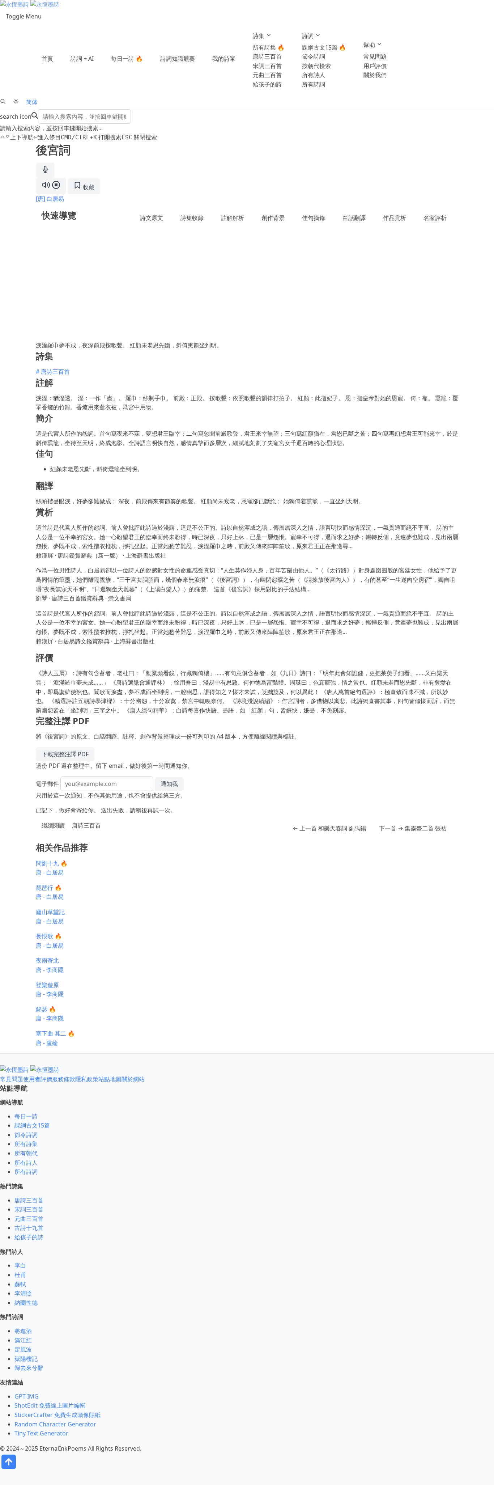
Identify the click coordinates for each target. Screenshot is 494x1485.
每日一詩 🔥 (127, 59)
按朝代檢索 (316, 66)
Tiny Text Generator (41, 1433)
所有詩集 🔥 (269, 47)
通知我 (169, 784)
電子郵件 (47, 784)
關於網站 (133, 1079)
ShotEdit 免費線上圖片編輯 (49, 1405)
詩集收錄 (192, 218)
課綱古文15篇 (32, 1125)
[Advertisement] (247, 286)
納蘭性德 (26, 1303)
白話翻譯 (354, 218)
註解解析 (232, 218)
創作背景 (273, 218)
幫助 (369, 45)
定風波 (23, 1349)
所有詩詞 (313, 84)
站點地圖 (110, 1079)
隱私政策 (86, 1079)
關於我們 (375, 75)
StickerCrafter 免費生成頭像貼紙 (57, 1415)
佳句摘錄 (313, 218)
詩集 (259, 36)
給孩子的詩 (267, 84)
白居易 (55, 199)
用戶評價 (375, 66)
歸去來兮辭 (28, 1368)
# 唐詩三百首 (53, 372)
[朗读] (51, 186)
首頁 (47, 59)
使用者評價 (37, 1079)
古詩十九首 (28, 1228)
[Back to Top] (8, 1468)
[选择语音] (45, 170)
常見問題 (375, 56)
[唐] (40, 199)
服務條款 (63, 1079)
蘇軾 (20, 1284)
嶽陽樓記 (26, 1359)
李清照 (23, 1293)
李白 (20, 1265)
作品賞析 (394, 218)
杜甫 (20, 1275)
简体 (32, 102)
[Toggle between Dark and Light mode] (16, 102)
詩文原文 (151, 218)
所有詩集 (26, 1144)
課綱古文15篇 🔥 (324, 47)
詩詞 (308, 36)
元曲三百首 (267, 75)
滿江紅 (23, 1340)
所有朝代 (26, 1153)
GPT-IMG (26, 1396)
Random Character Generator (55, 1424)
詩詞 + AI (82, 59)
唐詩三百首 (267, 56)
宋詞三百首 (267, 66)
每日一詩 (26, 1116)
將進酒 (23, 1331)
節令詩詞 (313, 56)
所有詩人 (313, 75)
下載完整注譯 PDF (65, 754)
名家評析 (435, 218)
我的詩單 (223, 59)
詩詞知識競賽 (177, 59)
